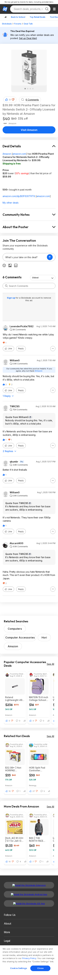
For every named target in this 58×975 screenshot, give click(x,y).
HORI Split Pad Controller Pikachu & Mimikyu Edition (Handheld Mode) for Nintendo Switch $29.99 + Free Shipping (39, 769)
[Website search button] (46, 9)
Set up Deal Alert (28, 38)
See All (50, 664)
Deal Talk (28, 23)
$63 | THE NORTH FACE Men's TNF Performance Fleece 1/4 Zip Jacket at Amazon (37, 839)
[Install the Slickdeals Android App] (29, 894)
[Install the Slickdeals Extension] (29, 885)
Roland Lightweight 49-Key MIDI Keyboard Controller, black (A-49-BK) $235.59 (14, 698)
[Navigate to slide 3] (30, 88)
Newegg (32, 785)
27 (34, 791)
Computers (15, 628)
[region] (29, 960)
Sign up (11, 297)
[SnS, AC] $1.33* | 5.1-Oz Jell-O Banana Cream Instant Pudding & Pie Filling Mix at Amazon (14, 839)
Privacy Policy (29, 958)
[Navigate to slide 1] (25, 88)
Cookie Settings (18, 968)
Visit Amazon (29, 130)
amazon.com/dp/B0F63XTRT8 (19, 196)
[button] (13, 100)
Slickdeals (7, 23)
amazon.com (19, 153)
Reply (21, 348)
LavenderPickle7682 (22, 326)
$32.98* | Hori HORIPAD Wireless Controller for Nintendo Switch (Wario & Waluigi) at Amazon (14, 769)
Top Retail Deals (37, 17)
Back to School (18, 17)
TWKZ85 (15, 406)
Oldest (35, 277)
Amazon (7, 153)
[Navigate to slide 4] (33, 88)
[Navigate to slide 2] (27, 88)
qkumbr (14, 461)
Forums (17, 23)
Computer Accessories (20, 637)
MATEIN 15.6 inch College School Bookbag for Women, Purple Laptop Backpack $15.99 (38, 698)
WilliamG (15, 360)
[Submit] (6, 286)
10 (10, 791)
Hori (44, 637)
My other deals (11, 202)
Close (40, 968)
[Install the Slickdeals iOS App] (29, 903)
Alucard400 (16, 543)
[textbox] (25, 257)
